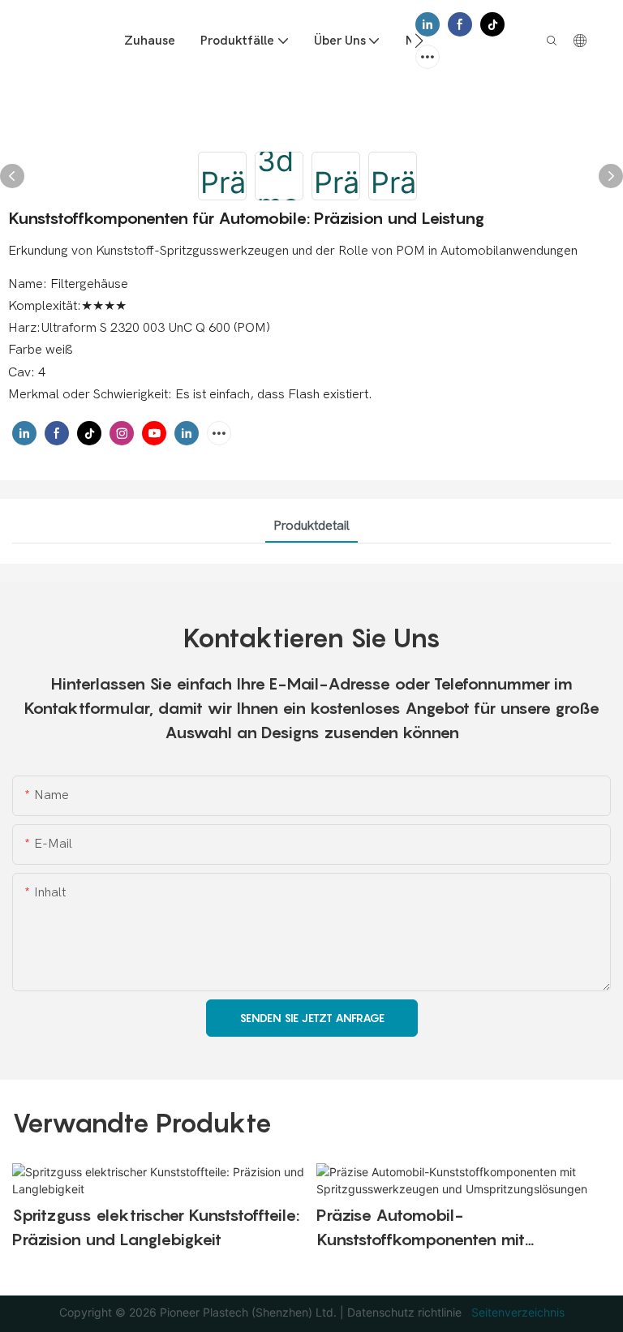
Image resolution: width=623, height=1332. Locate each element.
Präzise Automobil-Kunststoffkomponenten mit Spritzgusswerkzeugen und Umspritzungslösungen (420, 1228)
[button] (419, 40)
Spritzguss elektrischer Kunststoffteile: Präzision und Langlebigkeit (155, 1227)
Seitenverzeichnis (516, 1312)
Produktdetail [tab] (311, 525)
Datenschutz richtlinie (406, 1312)
